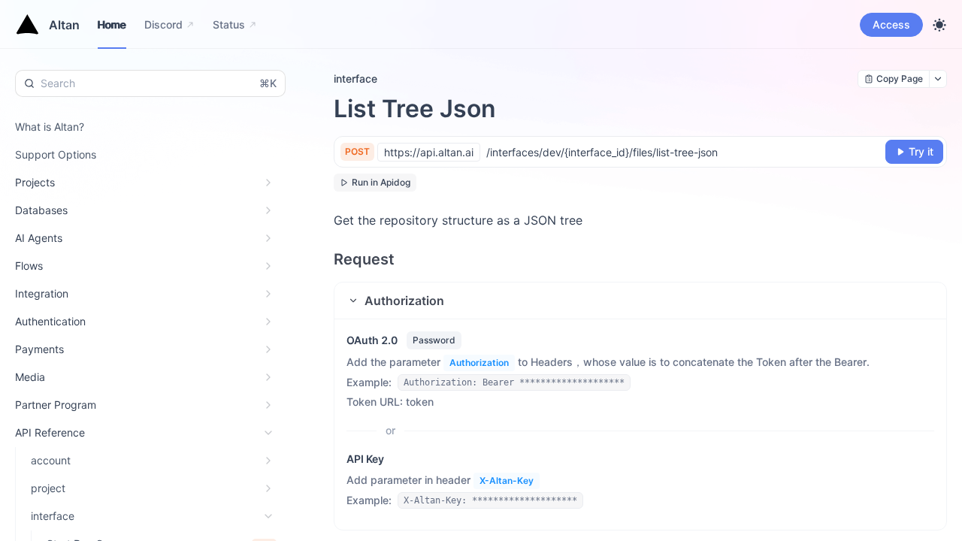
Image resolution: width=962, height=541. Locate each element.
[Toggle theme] (939, 25)
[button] (640, 301)
